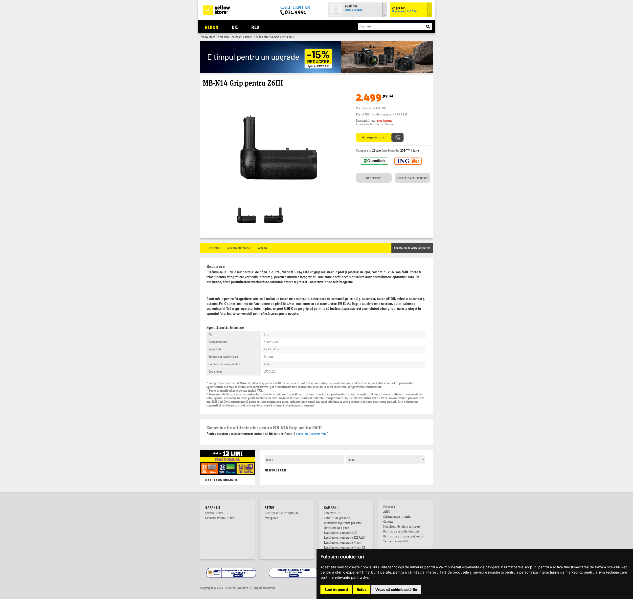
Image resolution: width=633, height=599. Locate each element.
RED (255, 26)
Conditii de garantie (337, 518)
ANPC (386, 512)
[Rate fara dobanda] (227, 455)
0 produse (404, 12)
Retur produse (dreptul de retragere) (282, 516)
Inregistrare (319, 433)
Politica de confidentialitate (401, 532)
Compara (262, 247)
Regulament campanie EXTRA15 (344, 538)
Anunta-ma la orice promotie (412, 247)
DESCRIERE (374, 178)
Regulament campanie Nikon (342, 543)
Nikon (212, 26)
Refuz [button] (361, 589)
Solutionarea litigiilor (397, 517)
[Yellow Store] (216, 10)
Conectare (302, 433)
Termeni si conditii (395, 541)
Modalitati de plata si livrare (402, 527)
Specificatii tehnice (238, 247)
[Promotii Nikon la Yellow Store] (316, 43)
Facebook (389, 507)
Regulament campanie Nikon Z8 (344, 548)
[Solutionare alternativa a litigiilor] (231, 568)
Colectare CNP (333, 513)
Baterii (249, 37)
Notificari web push (336, 528)
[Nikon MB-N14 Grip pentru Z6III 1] (273, 207)
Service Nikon (214, 513)
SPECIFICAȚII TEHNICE (412, 178)
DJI (235, 26)
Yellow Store (207, 37)
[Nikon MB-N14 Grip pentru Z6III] (277, 96)
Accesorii (223, 37)
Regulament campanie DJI (340, 533)
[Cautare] (428, 27)
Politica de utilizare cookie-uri (403, 536)
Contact (388, 522)
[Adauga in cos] (380, 135)
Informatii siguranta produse (343, 523)
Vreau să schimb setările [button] (396, 589)
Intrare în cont (353, 10)
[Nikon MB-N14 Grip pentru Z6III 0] (246, 207)
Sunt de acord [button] (336, 589)
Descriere (215, 247)
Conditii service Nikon (219, 518)
